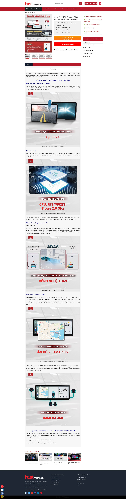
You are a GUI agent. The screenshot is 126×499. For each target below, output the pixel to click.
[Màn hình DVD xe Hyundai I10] (74, 457)
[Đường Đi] (2, 496)
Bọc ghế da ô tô (86, 42)
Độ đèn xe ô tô (86, 56)
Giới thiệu (54, 8)
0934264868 (50, 440)
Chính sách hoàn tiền (55, 477)
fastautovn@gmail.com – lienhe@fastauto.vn (37, 489)
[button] (100, 3)
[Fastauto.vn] (33, 3)
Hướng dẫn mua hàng (81, 479)
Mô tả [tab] (28, 64)
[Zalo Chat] (2, 489)
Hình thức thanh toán (81, 477)
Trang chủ (46, 8)
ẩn (54, 69)
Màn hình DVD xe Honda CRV (31, 463)
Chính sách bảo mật (55, 482)
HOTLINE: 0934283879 (67, 44)
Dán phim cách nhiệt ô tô (88, 45)
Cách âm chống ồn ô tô (88, 50)
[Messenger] (2, 493)
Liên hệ (81, 8)
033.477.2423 (39, 487)
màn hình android (59, 49)
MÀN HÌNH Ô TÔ (32, 12)
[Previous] (27, 33)
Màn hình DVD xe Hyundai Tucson (45, 463)
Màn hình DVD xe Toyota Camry (59, 463)
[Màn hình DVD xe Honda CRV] (31, 457)
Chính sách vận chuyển (56, 480)
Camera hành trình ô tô (88, 53)
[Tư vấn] (2, 486)
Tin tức (61, 8)
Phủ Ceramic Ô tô (87, 47)
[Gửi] (80, 3)
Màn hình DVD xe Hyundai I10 (74, 463)
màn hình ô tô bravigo (73, 49)
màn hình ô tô (66, 49)
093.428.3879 (31, 487)
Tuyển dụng (74, 8)
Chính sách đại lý (54, 484)
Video (67, 8)
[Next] (50, 33)
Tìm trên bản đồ (80, 483)
